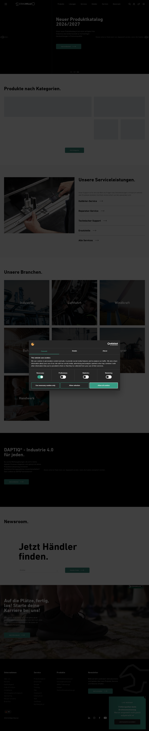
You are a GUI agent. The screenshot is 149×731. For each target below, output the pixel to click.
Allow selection (74, 385)
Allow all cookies (104, 385)
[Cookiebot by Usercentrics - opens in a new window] (109, 344)
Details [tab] (74, 351)
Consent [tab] (44, 351)
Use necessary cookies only (45, 385)
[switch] (63, 377)
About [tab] (105, 351)
